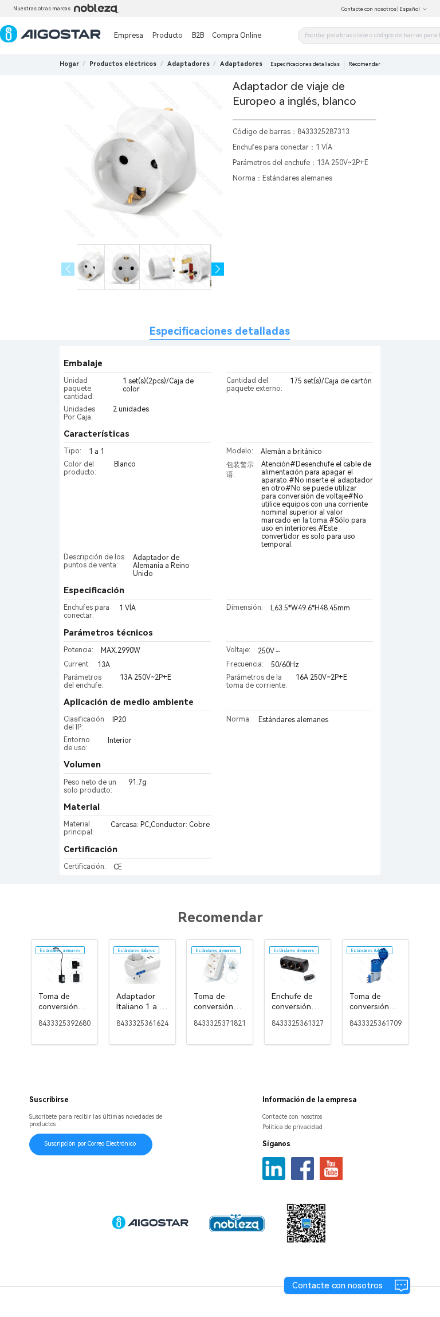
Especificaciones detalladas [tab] (220, 331)
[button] (218, 269)
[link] (122, 64)
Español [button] (409, 9)
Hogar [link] (69, 64)
